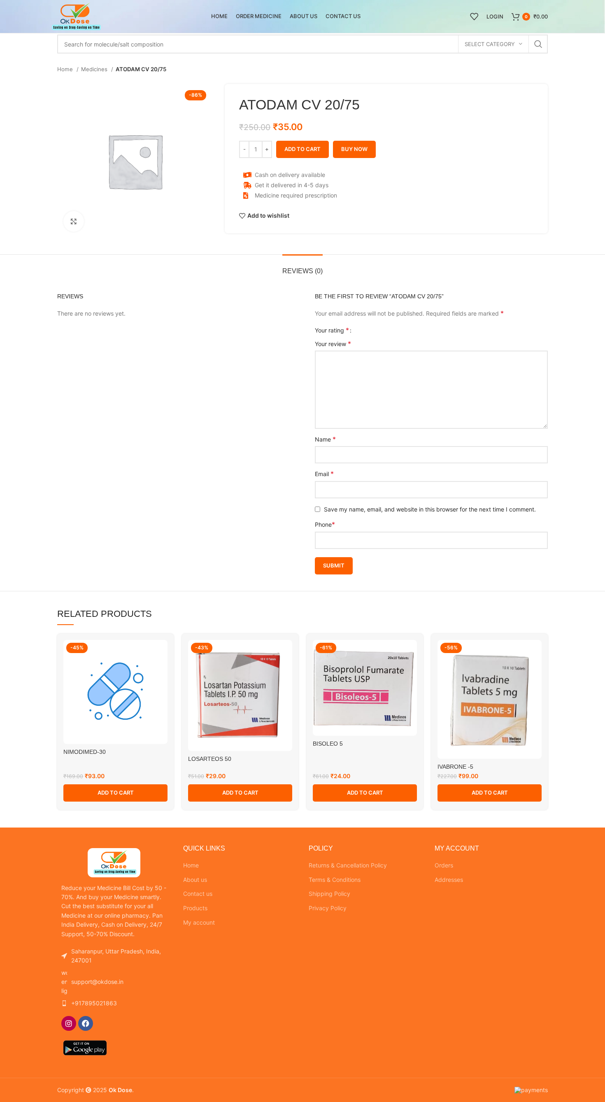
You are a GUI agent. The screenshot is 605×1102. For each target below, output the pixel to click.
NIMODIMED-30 (84, 752)
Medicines (95, 69)
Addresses (449, 879)
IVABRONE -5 (455, 766)
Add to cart (302, 149)
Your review (333, 343)
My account (199, 922)
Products (195, 907)
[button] (115, 793)
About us (195, 879)
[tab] (302, 266)
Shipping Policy (329, 893)
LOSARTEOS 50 (209, 759)
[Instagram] (68, 1023)
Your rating (332, 330)
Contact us (197, 893)
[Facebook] (85, 1023)
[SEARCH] (538, 44)
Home (65, 69)
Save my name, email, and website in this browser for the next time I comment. (430, 509)
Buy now (354, 149)
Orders (444, 865)
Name (325, 439)
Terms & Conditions (335, 879)
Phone (325, 524)
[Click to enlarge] (73, 221)
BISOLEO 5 (328, 743)
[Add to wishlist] (161, 653)
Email (324, 474)
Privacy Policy (328, 907)
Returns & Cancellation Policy (348, 865)
